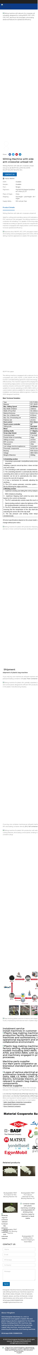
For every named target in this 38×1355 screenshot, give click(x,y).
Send (6, 1284)
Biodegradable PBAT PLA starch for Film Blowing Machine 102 (10, 1194)
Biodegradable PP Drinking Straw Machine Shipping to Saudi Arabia (27, 1239)
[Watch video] (6, 143)
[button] (10, 154)
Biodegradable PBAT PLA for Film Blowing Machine (10, 1231)
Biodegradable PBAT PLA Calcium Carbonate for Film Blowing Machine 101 (28, 1195)
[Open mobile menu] (36, 6)
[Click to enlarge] (6, 149)
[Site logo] (7, 6)
